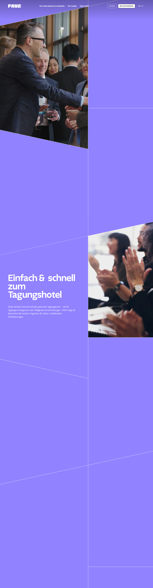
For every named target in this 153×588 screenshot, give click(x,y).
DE (139, 6)
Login (112, 6)
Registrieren (126, 6)
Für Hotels (72, 6)
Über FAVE (84, 6)
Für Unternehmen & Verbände (52, 6)
